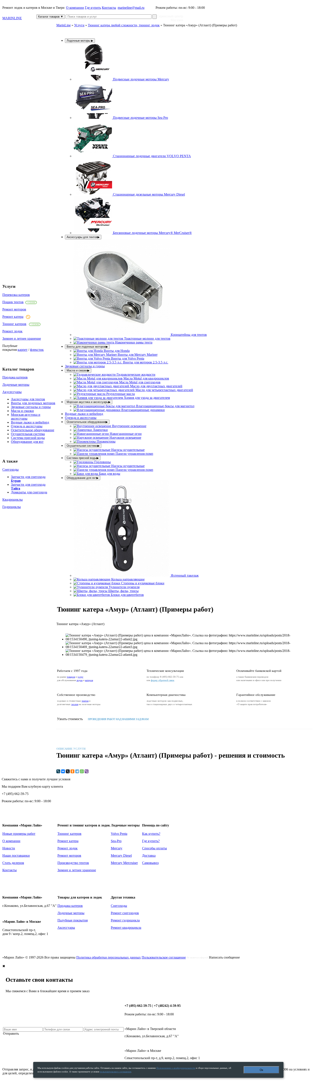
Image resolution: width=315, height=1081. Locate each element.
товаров (71, 676)
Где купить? (151, 841)
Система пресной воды (28, 438)
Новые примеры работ (18, 833)
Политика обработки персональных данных (108, 957)
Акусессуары (12, 392)
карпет (22, 349)
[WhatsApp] (82, 771)
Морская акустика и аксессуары (25, 416)
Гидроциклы (11, 507)
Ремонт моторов (14, 309)
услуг (80, 676)
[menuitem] (121, 79)
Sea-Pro (116, 841)
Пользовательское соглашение (164, 957)
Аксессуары (66, 927)
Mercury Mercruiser (124, 863)
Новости (8, 848)
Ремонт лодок (12, 331)
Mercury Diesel (121, 855)
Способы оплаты (154, 848)
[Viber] (86, 771)
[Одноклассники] (72, 771)
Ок (261, 1070)
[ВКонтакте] (63, 771)
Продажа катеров (15, 377)
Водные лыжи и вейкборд (30, 422)
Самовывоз (150, 863)
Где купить (93, 7)
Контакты (109, 7)
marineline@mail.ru (131, 7)
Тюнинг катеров (14, 324)
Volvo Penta (119, 833)
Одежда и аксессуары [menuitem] (80, 417)
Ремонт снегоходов (125, 913)
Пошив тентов (13, 302)
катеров (89, 680)
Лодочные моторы (15, 384)
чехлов (74, 704)
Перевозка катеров (16, 295)
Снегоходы (10, 469)
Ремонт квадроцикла (126, 927)
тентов (85, 701)
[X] (68, 771)
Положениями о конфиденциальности (175, 1068)
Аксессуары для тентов (28, 399)
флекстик (37, 349)
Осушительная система (28, 434)
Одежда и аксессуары (26, 426)
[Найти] (154, 16)
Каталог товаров (50, 16)
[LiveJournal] (58, 771)
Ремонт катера (12, 316)
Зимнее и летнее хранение (21, 338)
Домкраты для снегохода (29, 492)
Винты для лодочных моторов (33, 403)
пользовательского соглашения (115, 1071)
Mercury (116, 848)
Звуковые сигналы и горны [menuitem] (85, 366)
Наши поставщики (16, 855)
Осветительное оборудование (32, 430)
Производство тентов (73, 863)
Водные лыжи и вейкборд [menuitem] (84, 414)
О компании (75, 7)
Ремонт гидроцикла (125, 920)
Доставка (149, 855)
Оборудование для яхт (27, 441)
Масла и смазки (22, 411)
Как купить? (151, 833)
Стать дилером (13, 863)
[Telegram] (77, 771)
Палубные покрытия (72, 920)
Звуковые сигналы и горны (31, 407)
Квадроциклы (12, 499)
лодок (79, 680)
